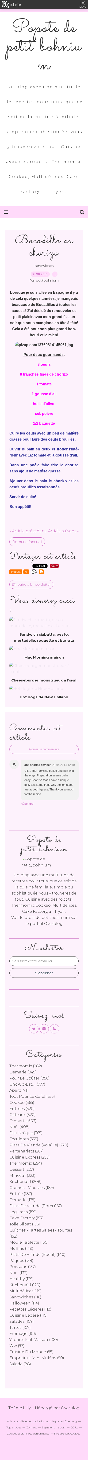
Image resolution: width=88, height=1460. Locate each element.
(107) (20, 1327)
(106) (23, 1333)
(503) (22, 1121)
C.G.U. (74, 1427)
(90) (36, 1358)
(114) (24, 1303)
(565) (21, 1102)
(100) (33, 1339)
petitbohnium (56, 917)
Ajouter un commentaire (44, 749)
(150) (29, 1242)
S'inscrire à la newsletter (31, 584)
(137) (22, 1266)
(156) (24, 1224)
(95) (31, 1352)
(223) (22, 1175)
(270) (38, 1145)
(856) (29, 1078)
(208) (25, 1181)
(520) (22, 1108)
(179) (22, 1200)
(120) (24, 1285)
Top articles (13, 1427)
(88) (20, 1364)
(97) (16, 1346)
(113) (30, 1309)
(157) (26, 1218)
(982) (25, 1066)
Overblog (70, 1408)
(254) (25, 1163)
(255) (29, 1157)
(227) (21, 1169)
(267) (26, 1151)
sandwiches (44, 266)
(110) (28, 1315)
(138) (21, 1260)
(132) (18, 1273)
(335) (23, 1139)
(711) (19, 1090)
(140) (37, 1254)
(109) (21, 1321)
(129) (21, 1279)
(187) (20, 1194)
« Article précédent (27, 531)
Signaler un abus (53, 1427)
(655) (32, 1096)
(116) (25, 1297)
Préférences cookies (67, 1433)
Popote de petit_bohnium (44, 46)
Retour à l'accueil (27, 542)
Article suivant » (63, 531)
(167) (35, 1206)
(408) (19, 1127)
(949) (23, 1072)
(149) (21, 1248)
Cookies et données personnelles (28, 1433)
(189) (31, 1187)
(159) (23, 1212)
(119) (25, 1291)
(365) (25, 1133)
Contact (31, 1427)
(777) (27, 1084)
